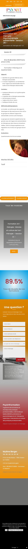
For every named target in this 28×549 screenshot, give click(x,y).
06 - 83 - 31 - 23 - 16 (14, 1)
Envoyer (20, 359)
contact (9, 5)
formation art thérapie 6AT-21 (13, 46)
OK (6, 530)
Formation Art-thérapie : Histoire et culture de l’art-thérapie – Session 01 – (14, 230)
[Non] (26, 527)
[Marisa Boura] (18, 148)
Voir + (14, 251)
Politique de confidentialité (16, 530)
